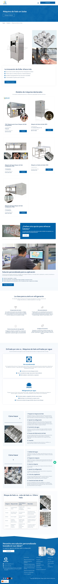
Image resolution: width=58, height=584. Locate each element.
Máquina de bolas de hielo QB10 (39, 124)
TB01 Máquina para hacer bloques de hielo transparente (16, 125)
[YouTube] (7, 578)
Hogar (4, 23)
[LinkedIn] (6, 578)
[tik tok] (11, 578)
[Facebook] (4, 578)
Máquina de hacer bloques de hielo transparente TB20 (14, 206)
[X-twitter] (9, 578)
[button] (38, 3)
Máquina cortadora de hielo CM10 (39, 165)
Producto (8, 23)
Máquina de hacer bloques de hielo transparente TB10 (14, 165)
